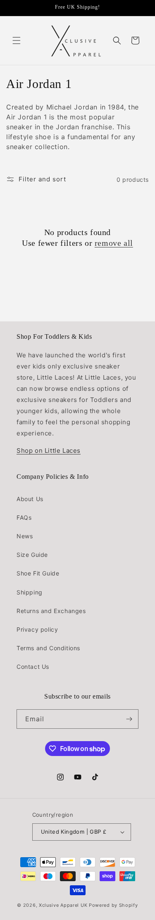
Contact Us (33, 666)
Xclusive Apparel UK (63, 905)
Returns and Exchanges (51, 610)
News (25, 536)
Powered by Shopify (113, 905)
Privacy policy (37, 629)
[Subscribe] (129, 719)
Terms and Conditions (48, 647)
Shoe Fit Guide (38, 573)
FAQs (24, 517)
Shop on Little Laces (49, 450)
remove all (114, 242)
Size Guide (32, 554)
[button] (16, 40)
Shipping (30, 592)
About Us (30, 498)
